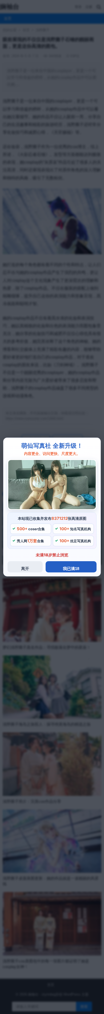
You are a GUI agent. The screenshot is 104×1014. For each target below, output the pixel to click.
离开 (25, 568)
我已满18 (71, 568)
